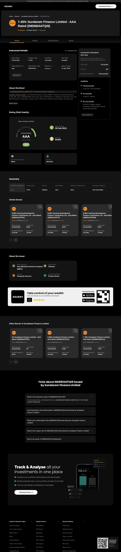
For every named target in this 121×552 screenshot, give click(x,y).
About (17, 41)
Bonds (17, 16)
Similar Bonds (53, 41)
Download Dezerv (105, 6)
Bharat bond (66, 547)
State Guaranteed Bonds (17, 547)
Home (11, 16)
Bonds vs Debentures (69, 551)
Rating (35, 41)
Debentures (66, 525)
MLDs (11, 536)
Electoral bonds (67, 533)
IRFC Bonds (39, 544)
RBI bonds (66, 544)
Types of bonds (67, 536)
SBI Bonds (39, 533)
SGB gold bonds (68, 529)
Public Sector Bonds (15, 544)
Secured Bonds (14, 540)
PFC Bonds (39, 547)
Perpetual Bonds (14, 525)
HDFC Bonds (40, 540)
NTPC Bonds (40, 551)
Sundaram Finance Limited (29, 16)
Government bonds (68, 540)
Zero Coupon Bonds (15, 529)
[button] (20, 521)
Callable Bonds (14, 551)
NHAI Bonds (40, 525)
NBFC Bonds (13, 533)
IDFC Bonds (39, 536)
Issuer (71, 41)
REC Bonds (39, 529)
